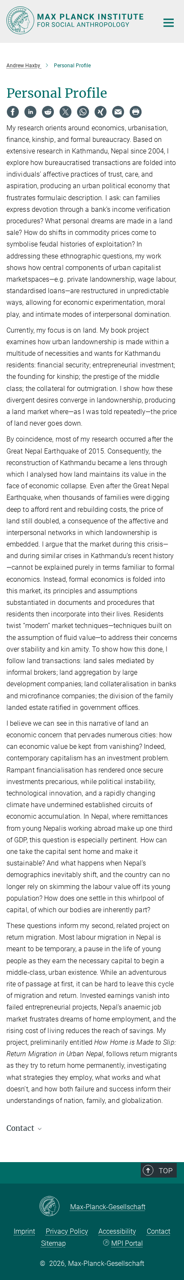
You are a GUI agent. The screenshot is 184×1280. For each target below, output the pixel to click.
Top (165, 1170)
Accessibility (117, 1231)
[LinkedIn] (30, 111)
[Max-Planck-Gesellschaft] (54, 1206)
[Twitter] (65, 111)
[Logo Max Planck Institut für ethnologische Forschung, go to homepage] (75, 20)
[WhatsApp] (83, 111)
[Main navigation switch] (168, 22)
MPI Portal (127, 1243)
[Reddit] (48, 111)
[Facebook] (12, 111)
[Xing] (100, 111)
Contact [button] (21, 1128)
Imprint (24, 1231)
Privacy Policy (67, 1231)
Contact (158, 1231)
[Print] (135, 111)
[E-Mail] (118, 111)
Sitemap (53, 1243)
